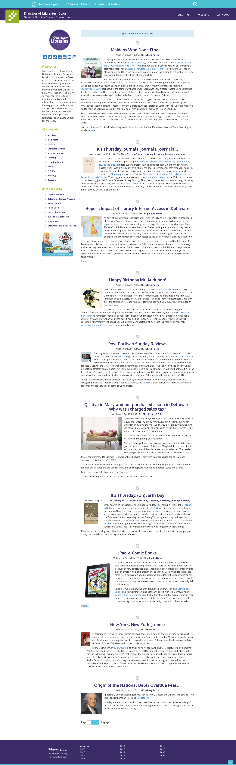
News (87, 3)
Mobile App (53, 221)
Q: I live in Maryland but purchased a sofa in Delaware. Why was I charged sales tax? (137, 407)
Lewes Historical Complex (94, 177)
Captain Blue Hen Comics (128, 594)
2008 (162, 755)
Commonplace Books (157, 177)
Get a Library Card (56, 212)
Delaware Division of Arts (128, 183)
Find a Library (54, 203)
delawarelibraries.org (58, 753)
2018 (82, 755)
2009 (162, 752)
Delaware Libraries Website (61, 199)
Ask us (147, 476)
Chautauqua (117, 174)
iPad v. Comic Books (137, 552)
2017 (82, 758)
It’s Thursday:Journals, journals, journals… (137, 149)
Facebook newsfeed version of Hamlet (145, 68)
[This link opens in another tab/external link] (34, 3)
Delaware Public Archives (150, 508)
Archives (184, 14)
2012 (122, 758)
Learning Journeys (175, 154)
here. (126, 472)
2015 (122, 749)
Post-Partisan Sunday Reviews (137, 343)
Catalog (223, 14)
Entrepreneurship (56, 148)
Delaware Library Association (62, 225)
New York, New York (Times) (137, 624)
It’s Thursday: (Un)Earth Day (137, 495)
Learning (159, 154)
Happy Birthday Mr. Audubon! (137, 279)
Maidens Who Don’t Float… (137, 49)
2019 (82, 752)
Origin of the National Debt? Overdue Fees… (137, 685)
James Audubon (164, 289)
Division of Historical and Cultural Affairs (163, 174)
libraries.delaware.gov (58, 757)
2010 (162, 749)
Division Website (56, 194)
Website (203, 14)
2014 (122, 752)
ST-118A (111, 460)
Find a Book (53, 207)
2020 (82, 749)
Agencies (72, 3)
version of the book (91, 324)
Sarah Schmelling (137, 62)
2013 (122, 755)
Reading (185, 500)
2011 (162, 746)
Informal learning (143, 154)
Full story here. (144, 697)
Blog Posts (153, 54)
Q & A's (159, 414)
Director (52, 144)
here (97, 127)
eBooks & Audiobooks (58, 216)
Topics (100, 3)
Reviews (52, 180)
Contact (115, 3)
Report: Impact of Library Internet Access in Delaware (137, 208)
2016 (122, 746)
